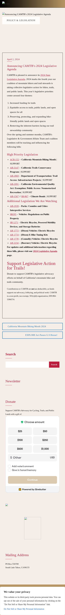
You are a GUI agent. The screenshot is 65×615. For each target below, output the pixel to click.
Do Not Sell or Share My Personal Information (24, 609)
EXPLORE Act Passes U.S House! (41, 335)
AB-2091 (14, 184)
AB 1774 (14, 235)
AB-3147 (14, 168)
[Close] (62, 589)
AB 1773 (14, 230)
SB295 (13, 214)
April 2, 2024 (13, 59)
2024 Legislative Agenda (45, 251)
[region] (32, 601)
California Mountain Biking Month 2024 (27, 326)
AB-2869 (14, 176)
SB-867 (24, 196)
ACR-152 (14, 159)
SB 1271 (14, 222)
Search (10, 354)
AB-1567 (14, 196)
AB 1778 (14, 239)
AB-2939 (14, 206)
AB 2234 (14, 243)
